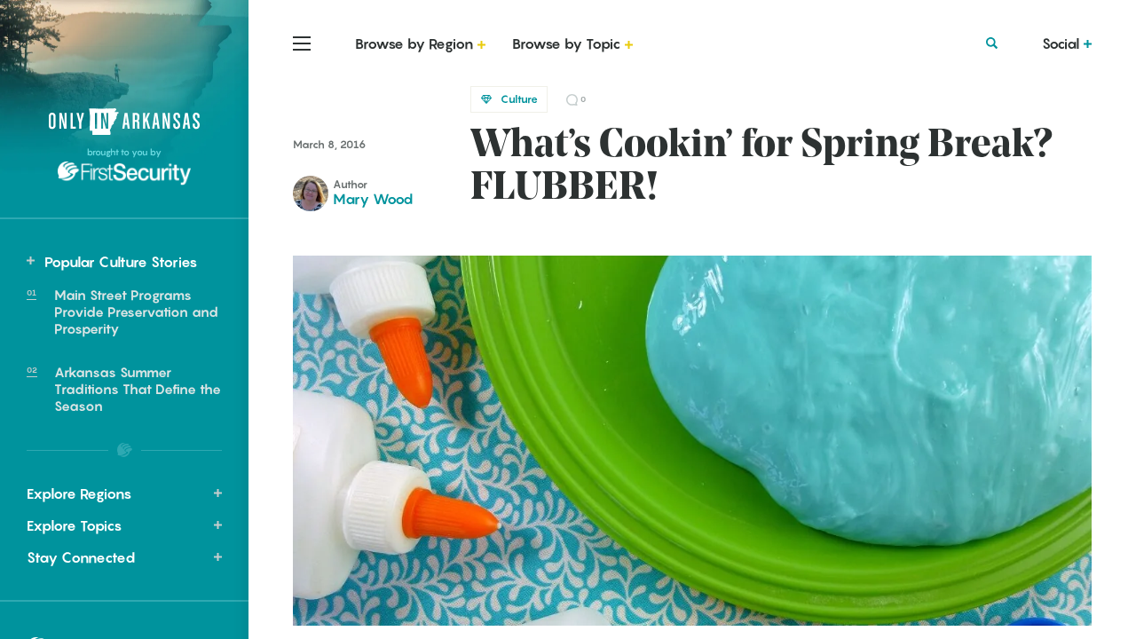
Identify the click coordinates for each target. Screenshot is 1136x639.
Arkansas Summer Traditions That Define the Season (137, 389)
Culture (519, 99)
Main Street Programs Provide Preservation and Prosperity (136, 311)
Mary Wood (373, 199)
